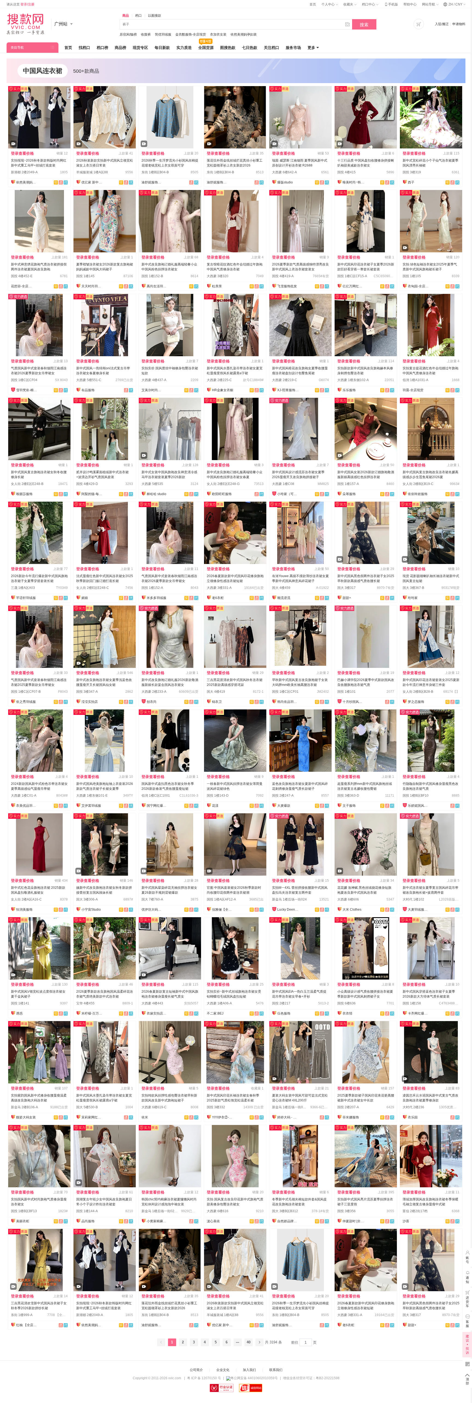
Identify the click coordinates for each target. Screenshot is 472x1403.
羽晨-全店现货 (413, 390)
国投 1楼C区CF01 (285, 692)
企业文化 (222, 1370)
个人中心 (328, 4)
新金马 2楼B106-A (24, 1107)
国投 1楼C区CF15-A (352, 276)
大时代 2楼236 (413, 1107)
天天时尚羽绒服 (92, 286)
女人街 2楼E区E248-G (223, 484)
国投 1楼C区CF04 (24, 380)
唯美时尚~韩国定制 (353, 182)
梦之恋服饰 (416, 702)
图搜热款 (227, 47)
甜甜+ (347, 598)
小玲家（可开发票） (288, 494)
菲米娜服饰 (351, 1117)
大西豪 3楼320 (217, 276)
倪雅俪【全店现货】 (223, 909)
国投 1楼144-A (87, 1211)
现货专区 (140, 47)
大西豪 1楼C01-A (23, 795)
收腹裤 (146, 34)
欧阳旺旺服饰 (222, 494)
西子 (411, 182)
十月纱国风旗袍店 (353, 702)
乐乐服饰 (349, 390)
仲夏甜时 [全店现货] (353, 1221)
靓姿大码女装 (26, 1117)
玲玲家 (413, 598)
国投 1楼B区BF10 (416, 795)
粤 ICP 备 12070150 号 (204, 1378)
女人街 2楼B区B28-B (418, 692)
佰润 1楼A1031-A (415, 380)
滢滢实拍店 (89, 702)
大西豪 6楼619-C (154, 1107)
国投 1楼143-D (218, 795)
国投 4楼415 (346, 172)
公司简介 (196, 1370)
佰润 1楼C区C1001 (155, 795)
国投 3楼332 (216, 1107)
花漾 (215, 806)
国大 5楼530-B (87, 1107)
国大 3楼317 (346, 588)
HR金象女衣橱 (222, 390)
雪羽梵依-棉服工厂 (27, 390)
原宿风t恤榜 (128, 34)
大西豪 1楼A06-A (219, 1003)
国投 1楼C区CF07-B (26, 692)
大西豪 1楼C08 (283, 484)
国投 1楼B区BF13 (24, 1211)
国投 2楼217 (281, 1003)
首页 (312, 4)
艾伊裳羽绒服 (91, 806)
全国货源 (206, 47)
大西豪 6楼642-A (284, 172)
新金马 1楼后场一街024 (289, 899)
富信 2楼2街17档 (415, 1211)
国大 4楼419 (216, 692)
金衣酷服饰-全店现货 (190, 34)
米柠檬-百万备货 (92, 1013)
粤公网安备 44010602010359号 (254, 1378)
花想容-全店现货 (22, 286)
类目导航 (17, 47)
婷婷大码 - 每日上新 (288, 1117)
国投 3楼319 (412, 172)
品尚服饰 (88, 1221)
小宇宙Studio (91, 909)
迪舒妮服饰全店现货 (152, 182)
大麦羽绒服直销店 (419, 909)
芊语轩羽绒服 (26, 598)
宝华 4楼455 (85, 1003)
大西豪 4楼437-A (153, 380)
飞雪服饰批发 (287, 286)
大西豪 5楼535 (152, 484)
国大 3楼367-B (413, 588)
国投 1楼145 (85, 276)
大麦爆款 (283, 806)
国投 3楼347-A (87, 692)
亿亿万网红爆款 (353, 286)
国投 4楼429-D (87, 484)
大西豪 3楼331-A (219, 588)
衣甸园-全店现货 (419, 286)
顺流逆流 (283, 598)
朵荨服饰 (349, 494)
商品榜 (120, 47)
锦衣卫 (217, 702)
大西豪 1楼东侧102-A (353, 380)
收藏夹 (348, 4)
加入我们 (249, 1370)
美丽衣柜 (22, 1221)
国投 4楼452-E (22, 276)
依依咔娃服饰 (417, 494)
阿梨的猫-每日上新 (92, 494)
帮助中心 (410, 4)
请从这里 (20, 4)
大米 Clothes (352, 909)
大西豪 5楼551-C (88, 380)
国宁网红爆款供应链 (158, 806)
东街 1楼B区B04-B (155, 172)
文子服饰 (349, 806)
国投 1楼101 (346, 692)
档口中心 (369, 4)
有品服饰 (88, 390)
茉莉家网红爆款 (92, 1117)
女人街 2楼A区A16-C (26, 899)
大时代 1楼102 (413, 899)
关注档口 (271, 47)
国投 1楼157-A (348, 484)
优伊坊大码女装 (152, 909)
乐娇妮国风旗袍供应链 (419, 806)
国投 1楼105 (412, 276)
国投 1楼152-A (152, 588)
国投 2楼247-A (283, 795)
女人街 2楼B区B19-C (418, 484)
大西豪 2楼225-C (219, 380)
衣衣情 (347, 1013)
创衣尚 (152, 702)
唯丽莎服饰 (24, 494)
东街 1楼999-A (22, 1315)
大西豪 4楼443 (152, 1003)
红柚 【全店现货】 (27, 1325)
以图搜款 (154, 15)
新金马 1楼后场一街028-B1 (292, 1107)
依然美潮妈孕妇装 (244, 34)
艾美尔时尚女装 (152, 390)
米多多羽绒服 (156, 598)
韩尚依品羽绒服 (288, 702)
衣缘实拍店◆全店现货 (158, 1013)
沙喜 (406, 1221)
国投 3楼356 (346, 1211)
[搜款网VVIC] (25, 24)
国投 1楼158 (412, 1003)
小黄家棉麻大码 (158, 1221)
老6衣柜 (218, 598)
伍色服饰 (283, 1013)
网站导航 (429, 4)
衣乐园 (413, 1117)
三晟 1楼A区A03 (23, 588)
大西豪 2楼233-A (153, 692)
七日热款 (249, 47)
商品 (125, 15)
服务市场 (293, 47)
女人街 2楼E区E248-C (92, 588)
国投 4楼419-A (283, 276)
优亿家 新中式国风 (92, 182)
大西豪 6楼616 (217, 1211)
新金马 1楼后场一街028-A (160, 1211)
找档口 (84, 47)
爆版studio (285, 182)
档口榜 (102, 47)
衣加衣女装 (218, 34)
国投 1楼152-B (152, 276)
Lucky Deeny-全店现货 (288, 909)
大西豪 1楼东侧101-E (92, 795)
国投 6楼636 (346, 1003)
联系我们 (275, 1370)
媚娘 (84, 598)
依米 (144, 1117)
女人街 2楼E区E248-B (27, 484)
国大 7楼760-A (152, 899)
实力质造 (184, 47)
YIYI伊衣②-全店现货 (223, 1117)
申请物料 (458, 24)
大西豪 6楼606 (348, 899)
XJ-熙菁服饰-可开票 (288, 390)
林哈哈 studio (156, 494)
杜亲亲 (217, 286)
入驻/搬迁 (442, 24)
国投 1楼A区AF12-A (221, 899)
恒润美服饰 (24, 909)
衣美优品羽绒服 (27, 806)
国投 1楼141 (20, 1003)
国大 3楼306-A (87, 899)
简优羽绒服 (163, 34)
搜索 (364, 24)
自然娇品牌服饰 (288, 1221)
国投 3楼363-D (348, 795)
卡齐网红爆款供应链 (419, 1013)
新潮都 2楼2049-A (24, 172)
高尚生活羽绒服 (158, 286)
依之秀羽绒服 (26, 702)
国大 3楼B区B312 (285, 1211)
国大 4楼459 (281, 588)
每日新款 (162, 47)
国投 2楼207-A (348, 1107)
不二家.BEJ (215, 1013)
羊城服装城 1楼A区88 (92, 172)
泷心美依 (213, 1221)
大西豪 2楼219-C (284, 380)
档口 (138, 15)
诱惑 (19, 1013)
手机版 (391, 4)
